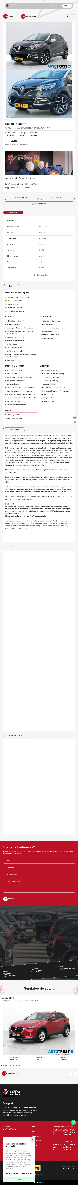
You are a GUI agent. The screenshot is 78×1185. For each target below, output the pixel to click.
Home (34, 1127)
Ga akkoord (19, 1179)
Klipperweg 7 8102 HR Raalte (17, 188)
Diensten (35, 1136)
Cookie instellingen (12, 1173)
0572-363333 (31, 184)
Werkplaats (36, 1141)
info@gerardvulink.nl (14, 184)
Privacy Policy (39, 1175)
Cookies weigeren (26, 1173)
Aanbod (34, 1131)
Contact (56, 6)
